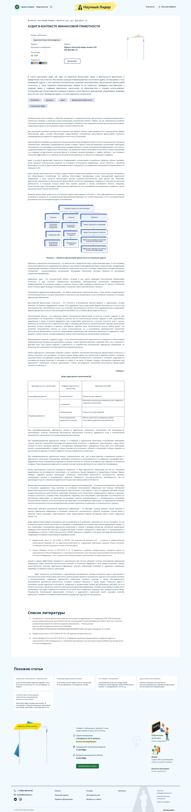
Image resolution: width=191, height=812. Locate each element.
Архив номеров (27, 7)
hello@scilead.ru (24, 795)
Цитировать (72, 61)
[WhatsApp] (46, 63)
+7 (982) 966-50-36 (25, 790)
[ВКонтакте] (32, 63)
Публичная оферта (163, 802)
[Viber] (43, 63)
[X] (40, 63)
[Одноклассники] (35, 63)
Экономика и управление (41, 47)
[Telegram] (37, 63)
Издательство (42, 7)
